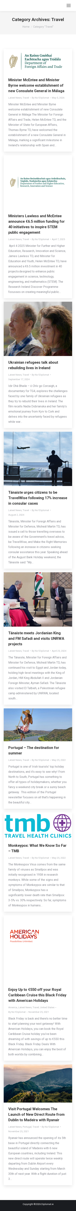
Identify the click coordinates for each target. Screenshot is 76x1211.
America (12, 1007)
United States (47, 1007)
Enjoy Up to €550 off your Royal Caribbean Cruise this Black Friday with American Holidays (37, 995)
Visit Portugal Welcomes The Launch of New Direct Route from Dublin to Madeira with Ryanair (36, 1114)
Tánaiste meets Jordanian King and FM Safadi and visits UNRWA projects (36, 638)
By (40, 97)
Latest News (15, 97)
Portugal (27, 1126)
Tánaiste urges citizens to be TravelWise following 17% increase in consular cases (37, 498)
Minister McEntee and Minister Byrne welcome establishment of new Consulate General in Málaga (36, 85)
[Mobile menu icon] (68, 5)
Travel (26, 97)
